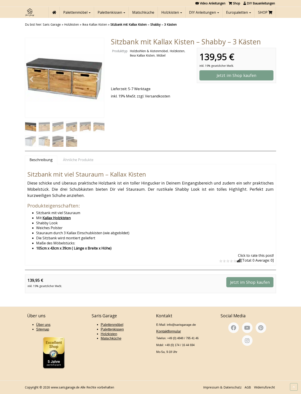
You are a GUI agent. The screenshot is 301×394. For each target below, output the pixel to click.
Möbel (160, 55)
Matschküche (143, 12)
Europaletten (237, 12)
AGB (248, 387)
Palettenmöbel (75, 12)
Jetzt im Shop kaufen (236, 75)
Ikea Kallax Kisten (94, 24)
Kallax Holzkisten (57, 217)
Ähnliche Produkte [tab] (78, 159)
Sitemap (42, 329)
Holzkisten (170, 12)
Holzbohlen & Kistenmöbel (149, 51)
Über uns (43, 325)
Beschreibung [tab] (41, 159)
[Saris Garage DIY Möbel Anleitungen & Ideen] (30, 12)
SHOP (263, 12)
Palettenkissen (110, 12)
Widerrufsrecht (264, 387)
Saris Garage (52, 24)
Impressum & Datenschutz (222, 387)
